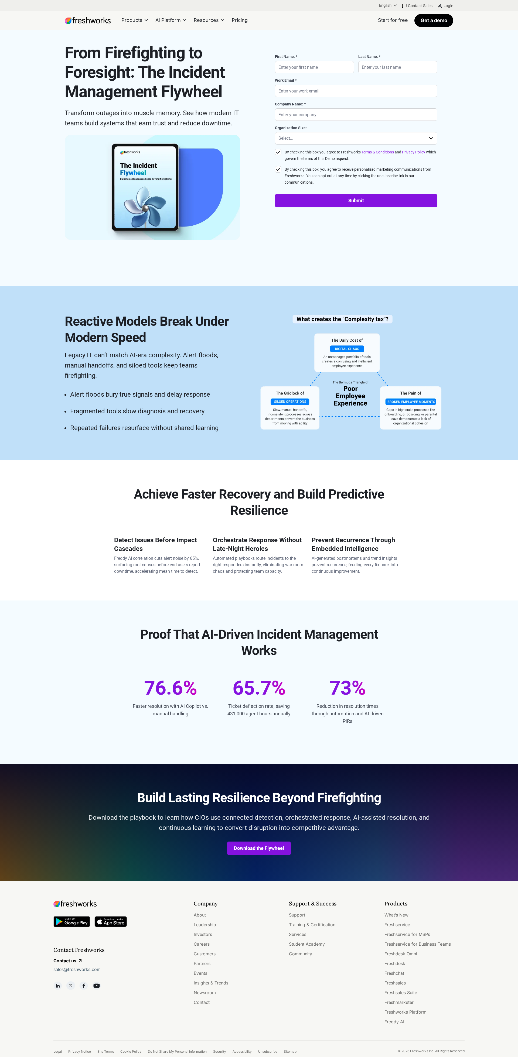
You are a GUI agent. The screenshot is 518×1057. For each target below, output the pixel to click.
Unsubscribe (267, 1051)
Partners (202, 963)
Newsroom (205, 992)
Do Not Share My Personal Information (177, 1051)
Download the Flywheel (259, 848)
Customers (205, 953)
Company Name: (289, 104)
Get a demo (434, 20)
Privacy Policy (413, 152)
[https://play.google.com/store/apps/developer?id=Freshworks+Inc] (71, 922)
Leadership (205, 924)
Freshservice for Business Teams (417, 944)
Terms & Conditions (378, 152)
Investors (203, 934)
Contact (202, 1002)
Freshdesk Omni (400, 953)
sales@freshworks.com (77, 969)
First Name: (285, 56)
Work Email (284, 80)
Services (297, 934)
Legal (57, 1051)
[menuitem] (388, 5)
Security (219, 1051)
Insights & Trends (211, 983)
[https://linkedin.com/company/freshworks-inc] (57, 985)
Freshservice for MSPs (407, 934)
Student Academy (307, 944)
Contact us (64, 960)
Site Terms (105, 1051)
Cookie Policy (130, 1051)
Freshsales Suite (400, 992)
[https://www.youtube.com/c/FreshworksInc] (96, 985)
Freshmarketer (399, 1002)
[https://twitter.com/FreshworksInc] (70, 985)
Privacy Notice (79, 1051)
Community (300, 953)
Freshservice (397, 924)
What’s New (396, 915)
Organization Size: (291, 128)
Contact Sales (420, 5)
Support (297, 915)
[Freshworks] (107, 903)
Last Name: (368, 56)
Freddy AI (394, 1021)
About (200, 915)
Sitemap (290, 1051)
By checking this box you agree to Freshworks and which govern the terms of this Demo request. (360, 155)
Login (448, 5)
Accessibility (242, 1051)
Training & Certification (312, 924)
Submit (356, 200)
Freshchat (394, 973)
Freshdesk (394, 963)
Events (200, 973)
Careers (202, 944)
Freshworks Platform (405, 1012)
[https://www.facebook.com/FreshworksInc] (83, 985)
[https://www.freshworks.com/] (88, 20)
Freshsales (395, 983)
